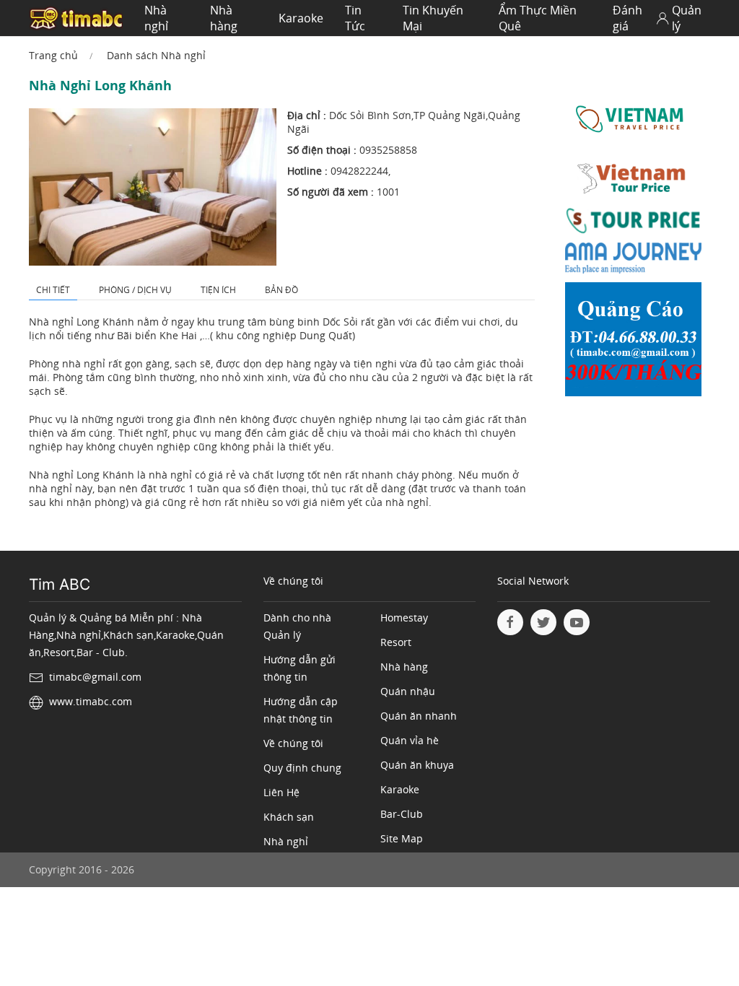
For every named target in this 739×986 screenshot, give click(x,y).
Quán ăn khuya (417, 765)
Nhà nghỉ (156, 18)
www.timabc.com (90, 701)
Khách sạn (288, 817)
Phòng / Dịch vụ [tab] (135, 290)
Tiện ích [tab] (218, 290)
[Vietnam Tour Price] (633, 181)
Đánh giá (627, 18)
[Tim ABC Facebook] (510, 622)
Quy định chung (302, 768)
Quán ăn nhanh (418, 716)
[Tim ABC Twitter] (543, 622)
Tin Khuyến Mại (433, 18)
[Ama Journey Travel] (633, 261)
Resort (395, 642)
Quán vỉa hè (409, 740)
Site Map (401, 838)
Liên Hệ (281, 792)
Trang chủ (53, 55)
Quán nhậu (407, 691)
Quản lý (686, 18)
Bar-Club (401, 814)
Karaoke (301, 18)
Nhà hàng (223, 18)
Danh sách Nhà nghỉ (156, 55)
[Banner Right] (633, 342)
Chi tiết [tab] (53, 290)
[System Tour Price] (633, 223)
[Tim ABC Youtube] (577, 622)
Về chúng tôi (293, 743)
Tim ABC (59, 584)
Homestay (404, 617)
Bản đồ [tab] (281, 290)
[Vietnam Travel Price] (633, 119)
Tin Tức (355, 18)
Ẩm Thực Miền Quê (538, 18)
